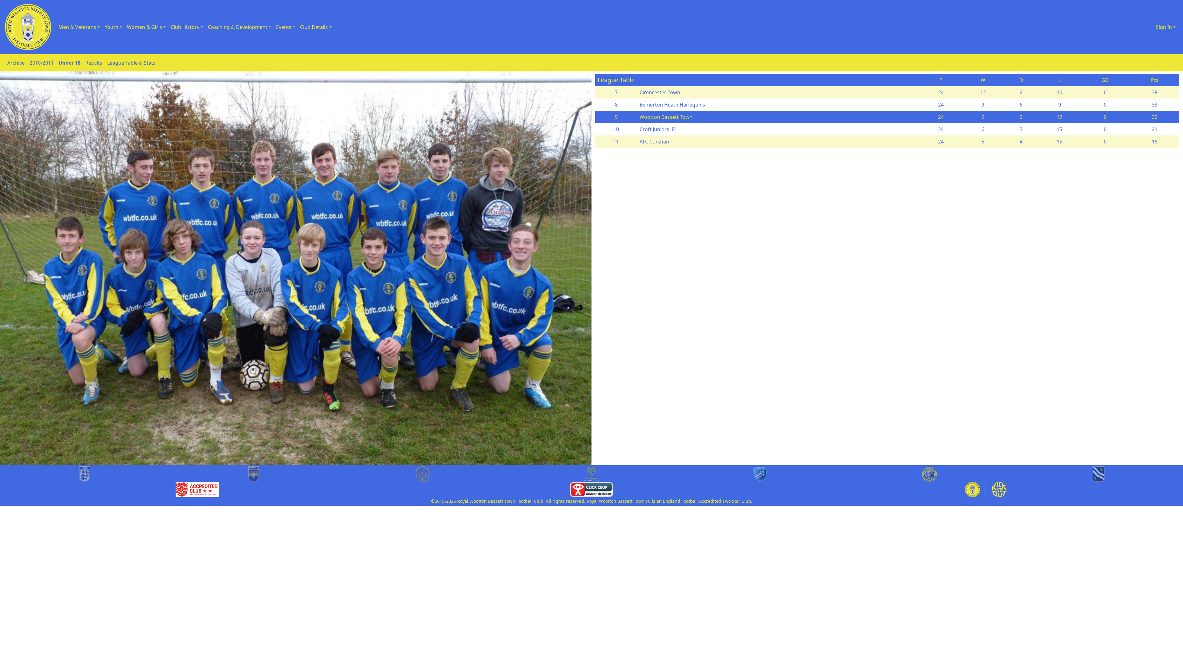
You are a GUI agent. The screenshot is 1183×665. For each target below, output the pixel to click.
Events (283, 27)
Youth (111, 27)
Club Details (314, 27)
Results (93, 62)
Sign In (1164, 27)
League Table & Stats (131, 62)
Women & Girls (144, 27)
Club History (185, 27)
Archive (16, 62)
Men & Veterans (77, 27)
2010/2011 (42, 62)
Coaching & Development (237, 27)
